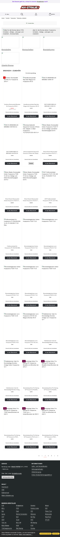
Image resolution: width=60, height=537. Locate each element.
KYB (32, 525)
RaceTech (48, 517)
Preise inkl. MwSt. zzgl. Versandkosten (12, 159)
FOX (3, 505)
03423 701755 (15, 466)
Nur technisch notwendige (45, 533)
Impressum (5, 487)
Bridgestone (19, 505)
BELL (3, 508)
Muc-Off (18, 522)
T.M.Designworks (7, 528)
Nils (3, 511)
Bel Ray (33, 517)
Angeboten (40, 1)
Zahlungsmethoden (37, 469)
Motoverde (48, 514)
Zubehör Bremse (8, 65)
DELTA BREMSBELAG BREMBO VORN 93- (50, 105)
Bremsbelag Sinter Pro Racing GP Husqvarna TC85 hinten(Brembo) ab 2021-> (12, 436)
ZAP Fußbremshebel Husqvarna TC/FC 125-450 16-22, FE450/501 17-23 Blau (50, 200)
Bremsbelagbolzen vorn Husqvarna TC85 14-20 (12, 341)
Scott (17, 520)
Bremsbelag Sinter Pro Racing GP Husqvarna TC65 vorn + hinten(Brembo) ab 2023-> (31, 436)
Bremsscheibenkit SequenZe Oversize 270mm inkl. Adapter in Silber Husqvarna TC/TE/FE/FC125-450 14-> (31, 152)
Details (31, 163)
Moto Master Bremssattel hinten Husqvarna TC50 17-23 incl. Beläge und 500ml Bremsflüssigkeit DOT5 (31, 200)
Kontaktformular (17, 473)
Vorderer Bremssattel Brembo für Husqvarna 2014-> (12, 105)
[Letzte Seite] (57, 455)
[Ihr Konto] (36, 14)
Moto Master (5, 525)
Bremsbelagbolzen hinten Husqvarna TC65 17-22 (31, 247)
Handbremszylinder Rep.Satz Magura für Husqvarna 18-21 (31, 105)
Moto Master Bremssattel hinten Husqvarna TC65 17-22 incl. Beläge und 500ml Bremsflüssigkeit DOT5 (50, 152)
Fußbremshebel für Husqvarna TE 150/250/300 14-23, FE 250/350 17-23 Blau (12, 247)
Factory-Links (35, 508)
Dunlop (33, 528)
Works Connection (21, 514)
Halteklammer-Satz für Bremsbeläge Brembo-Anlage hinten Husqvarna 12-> (12, 389)
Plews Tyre (48, 511)
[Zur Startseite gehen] (30, 7)
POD (17, 508)
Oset (17, 511)
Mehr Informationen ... (25, 534)
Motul (47, 505)
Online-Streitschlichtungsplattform (42, 475)
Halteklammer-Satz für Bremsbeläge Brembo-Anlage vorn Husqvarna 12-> (50, 341)
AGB (3, 490)
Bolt (17, 517)
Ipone (3, 514)
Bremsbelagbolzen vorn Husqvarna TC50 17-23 (31, 294)
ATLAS (47, 520)
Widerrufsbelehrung (8, 495)
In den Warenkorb (12, 116)
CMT (3, 520)
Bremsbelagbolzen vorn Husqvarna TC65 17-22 (50, 247)
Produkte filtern (31, 23)
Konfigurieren (55, 533)
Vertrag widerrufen (8, 477)
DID (46, 508)
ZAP (3, 517)
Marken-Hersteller (9, 503)
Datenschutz (5, 492)
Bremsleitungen (49, 50)
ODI (32, 511)
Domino (33, 505)
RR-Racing (34, 522)
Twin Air (4, 522)
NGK (17, 525)
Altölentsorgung (36, 472)
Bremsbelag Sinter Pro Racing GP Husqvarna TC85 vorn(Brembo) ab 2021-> (50, 436)
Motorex (33, 514)
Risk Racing (19, 528)
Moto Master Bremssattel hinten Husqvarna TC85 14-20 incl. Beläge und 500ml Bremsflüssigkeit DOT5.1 (12, 200)
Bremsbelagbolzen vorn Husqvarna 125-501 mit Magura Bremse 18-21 (31, 341)
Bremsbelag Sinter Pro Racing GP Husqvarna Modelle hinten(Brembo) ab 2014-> (50, 389)
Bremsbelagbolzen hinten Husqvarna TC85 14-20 (50, 294)
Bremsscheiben (27, 50)
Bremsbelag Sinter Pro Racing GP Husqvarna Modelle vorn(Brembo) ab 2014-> (31, 389)
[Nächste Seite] (54, 455)
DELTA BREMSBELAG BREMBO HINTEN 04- (12, 152)
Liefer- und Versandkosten (39, 466)
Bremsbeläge (6, 50)
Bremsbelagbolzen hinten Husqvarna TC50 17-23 (12, 294)
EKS (32, 520)
